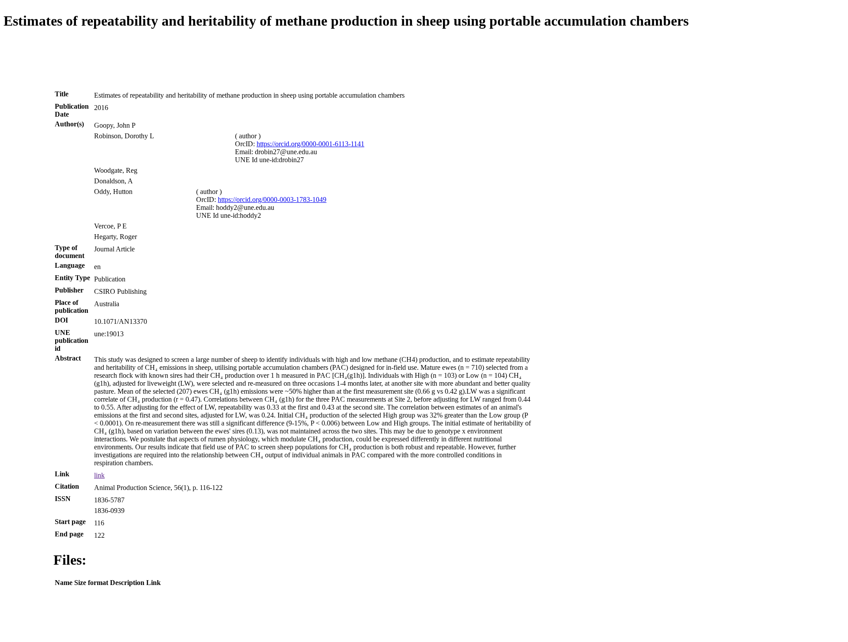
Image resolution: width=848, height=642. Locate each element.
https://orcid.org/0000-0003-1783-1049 (272, 199)
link (99, 475)
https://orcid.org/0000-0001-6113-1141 (310, 144)
